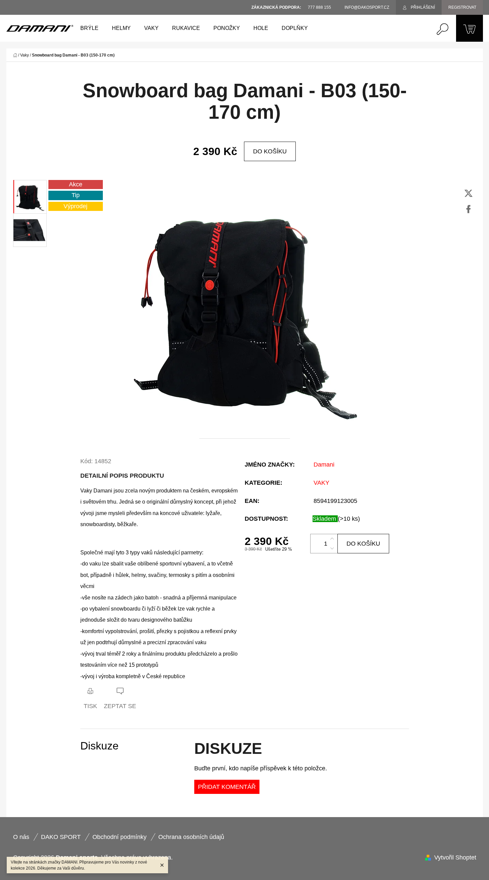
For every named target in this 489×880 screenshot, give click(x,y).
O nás (21, 837)
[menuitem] (89, 28)
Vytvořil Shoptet (455, 857)
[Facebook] (468, 209)
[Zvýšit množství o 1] (332, 539)
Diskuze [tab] (99, 746)
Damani (324, 464)
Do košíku (270, 151)
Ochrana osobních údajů (191, 837)
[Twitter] (468, 193)
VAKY (321, 482)
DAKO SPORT (61, 837)
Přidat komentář (227, 786)
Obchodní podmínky (119, 837)
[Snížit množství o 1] (332, 548)
